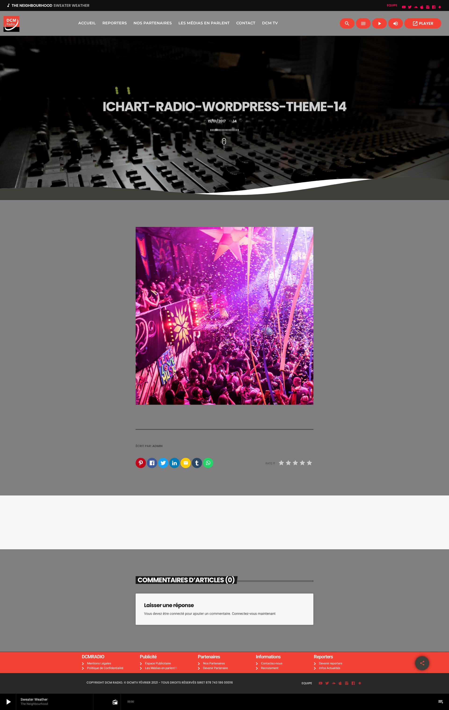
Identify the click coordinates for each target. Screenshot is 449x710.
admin (157, 446)
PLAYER (422, 23)
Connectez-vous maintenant (253, 614)
